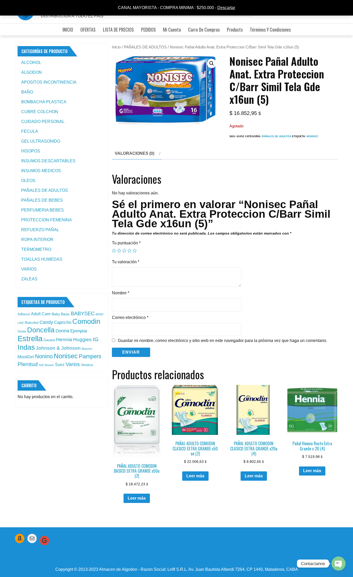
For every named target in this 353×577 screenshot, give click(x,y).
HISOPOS (30, 151)
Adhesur (24, 314)
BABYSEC (83, 313)
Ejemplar (78, 330)
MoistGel (26, 357)
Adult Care (41, 314)
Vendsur (87, 365)
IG (95, 339)
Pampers (90, 356)
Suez (60, 364)
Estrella (30, 338)
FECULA (29, 131)
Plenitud (28, 364)
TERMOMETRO (36, 249)
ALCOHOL (31, 62)
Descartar (226, 7)
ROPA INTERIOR (37, 239)
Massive (87, 348)
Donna (62, 330)
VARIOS (29, 269)
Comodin (86, 321)
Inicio (116, 47)
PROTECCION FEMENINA (46, 220)
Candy (46, 322)
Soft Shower (46, 365)
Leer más (137, 498)
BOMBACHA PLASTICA (43, 102)
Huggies (82, 339)
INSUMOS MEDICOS (41, 171)
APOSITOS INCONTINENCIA (48, 82)
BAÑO (27, 92)
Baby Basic (61, 314)
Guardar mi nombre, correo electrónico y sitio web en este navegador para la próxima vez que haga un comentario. (222, 341)
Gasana (49, 340)
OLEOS (28, 180)
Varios (73, 364)
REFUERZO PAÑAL (40, 230)
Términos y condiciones (270, 29)
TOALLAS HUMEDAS (41, 259)
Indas (26, 347)
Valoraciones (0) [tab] (134, 153)
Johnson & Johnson (58, 348)
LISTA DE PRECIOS (118, 29)
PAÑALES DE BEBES (42, 200)
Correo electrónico (130, 317)
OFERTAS (88, 29)
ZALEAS (29, 279)
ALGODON (31, 72)
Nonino (44, 356)
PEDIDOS (148, 29)
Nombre (120, 293)
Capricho (62, 322)
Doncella (41, 330)
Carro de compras (204, 29)
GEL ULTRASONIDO (40, 141)
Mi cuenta (172, 29)
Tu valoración (125, 262)
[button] (211, 63)
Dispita (22, 331)
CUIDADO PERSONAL (43, 121)
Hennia (64, 339)
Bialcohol (32, 323)
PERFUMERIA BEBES (42, 210)
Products (235, 29)
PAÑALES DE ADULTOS (145, 47)
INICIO (68, 29)
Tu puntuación (126, 243)
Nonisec (312, 136)
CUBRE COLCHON (39, 111)
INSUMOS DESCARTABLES (48, 161)
